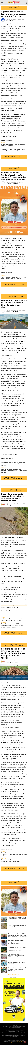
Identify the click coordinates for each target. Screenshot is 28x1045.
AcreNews (10, 20)
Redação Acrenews (13, 183)
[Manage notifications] (24, 1042)
